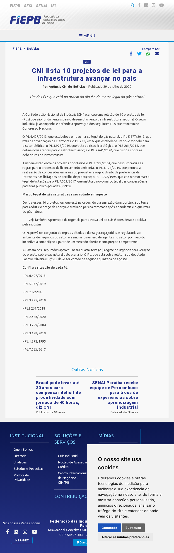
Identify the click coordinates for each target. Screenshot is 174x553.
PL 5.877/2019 (35, 284)
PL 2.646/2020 (35, 317)
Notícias (33, 48)
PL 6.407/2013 (35, 276)
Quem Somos (23, 449)
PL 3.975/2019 (35, 300)
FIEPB (15, 6)
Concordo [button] (109, 528)
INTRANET (22, 540)
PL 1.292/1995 (35, 341)
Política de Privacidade (22, 477)
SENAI (41, 6)
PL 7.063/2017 (35, 349)
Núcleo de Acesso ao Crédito (73, 464)
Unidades (20, 462)
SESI (28, 6)
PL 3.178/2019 (35, 333)
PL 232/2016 (33, 292)
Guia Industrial (68, 456)
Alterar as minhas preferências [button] (125, 537)
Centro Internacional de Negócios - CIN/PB (72, 477)
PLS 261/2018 (34, 308)
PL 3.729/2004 (35, 325)
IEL (53, 6)
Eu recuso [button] (133, 528)
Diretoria (20, 456)
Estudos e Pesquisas (29, 468)
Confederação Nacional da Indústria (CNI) (54, 114)
